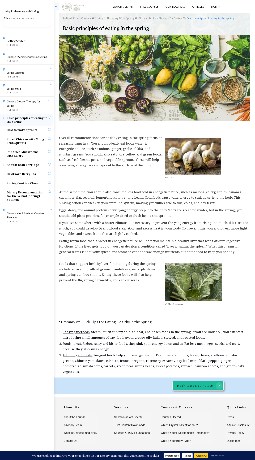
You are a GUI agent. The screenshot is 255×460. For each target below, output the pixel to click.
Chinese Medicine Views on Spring (27, 56)
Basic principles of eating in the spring (27, 120)
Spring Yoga (14, 88)
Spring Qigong (15, 72)
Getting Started (16, 40)
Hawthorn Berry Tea (21, 174)
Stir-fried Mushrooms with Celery (22, 154)
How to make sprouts (22, 130)
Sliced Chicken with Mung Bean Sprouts (25, 141)
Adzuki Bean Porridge (23, 165)
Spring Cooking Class (22, 183)
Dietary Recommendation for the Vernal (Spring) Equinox (25, 196)
